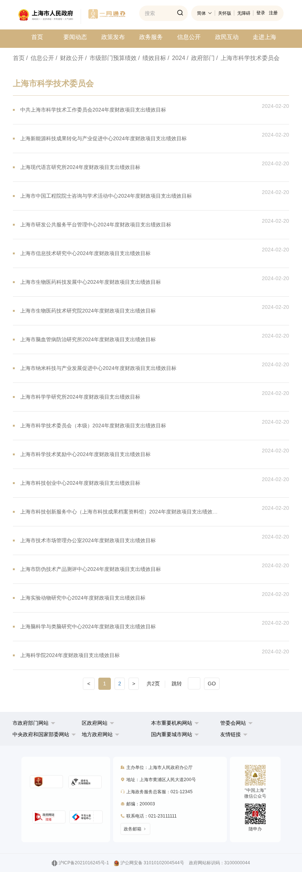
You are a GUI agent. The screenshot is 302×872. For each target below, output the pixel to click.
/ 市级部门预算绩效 (111, 58)
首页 (37, 37)
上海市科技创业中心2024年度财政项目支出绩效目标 (80, 483)
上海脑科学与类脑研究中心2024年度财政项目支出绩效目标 (88, 626)
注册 (273, 12)
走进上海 (264, 37)
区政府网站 (95, 723)
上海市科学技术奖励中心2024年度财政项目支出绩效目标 (85, 454)
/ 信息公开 (40, 58)
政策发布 (113, 37)
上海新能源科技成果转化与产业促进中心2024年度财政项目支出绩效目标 (103, 138)
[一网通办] (49, 16)
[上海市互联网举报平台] (49, 817)
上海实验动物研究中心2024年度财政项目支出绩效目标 (82, 598)
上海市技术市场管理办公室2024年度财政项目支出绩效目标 (88, 540)
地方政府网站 (97, 734)
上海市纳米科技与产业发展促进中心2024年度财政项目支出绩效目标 (98, 368)
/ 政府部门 (201, 58)
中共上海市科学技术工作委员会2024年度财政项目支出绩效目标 (93, 110)
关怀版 (224, 13)
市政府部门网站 (31, 723)
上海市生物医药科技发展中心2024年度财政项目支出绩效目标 (90, 282)
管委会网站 (233, 723)
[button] (34, 723)
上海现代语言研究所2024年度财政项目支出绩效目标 (80, 167)
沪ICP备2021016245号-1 (84, 862)
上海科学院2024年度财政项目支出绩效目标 (70, 655)
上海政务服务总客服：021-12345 (159, 791)
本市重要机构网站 (171, 723)
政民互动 (227, 37)
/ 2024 (176, 58)
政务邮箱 (132, 829)
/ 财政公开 (70, 58)
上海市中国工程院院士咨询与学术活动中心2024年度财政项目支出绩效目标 (106, 196)
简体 (201, 13)
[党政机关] (46, 781)
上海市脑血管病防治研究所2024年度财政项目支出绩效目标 (88, 339)
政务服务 (151, 37)
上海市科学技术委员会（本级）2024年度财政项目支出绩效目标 (93, 425)
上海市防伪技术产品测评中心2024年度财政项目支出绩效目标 (90, 569)
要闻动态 (75, 37)
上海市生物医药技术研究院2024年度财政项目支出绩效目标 (88, 311)
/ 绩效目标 (152, 58)
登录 (260, 12)
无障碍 (243, 13)
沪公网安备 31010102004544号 (152, 862)
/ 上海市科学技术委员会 (248, 58)
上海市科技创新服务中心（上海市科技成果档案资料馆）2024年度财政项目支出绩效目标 (121, 512)
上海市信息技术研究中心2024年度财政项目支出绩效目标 (85, 253)
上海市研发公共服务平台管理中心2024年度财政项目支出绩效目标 (95, 224)
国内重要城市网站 (171, 734)
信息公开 (189, 37)
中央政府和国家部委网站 (41, 734)
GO (212, 683)
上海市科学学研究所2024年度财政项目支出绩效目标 (80, 397)
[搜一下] (180, 13)
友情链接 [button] (231, 734)
